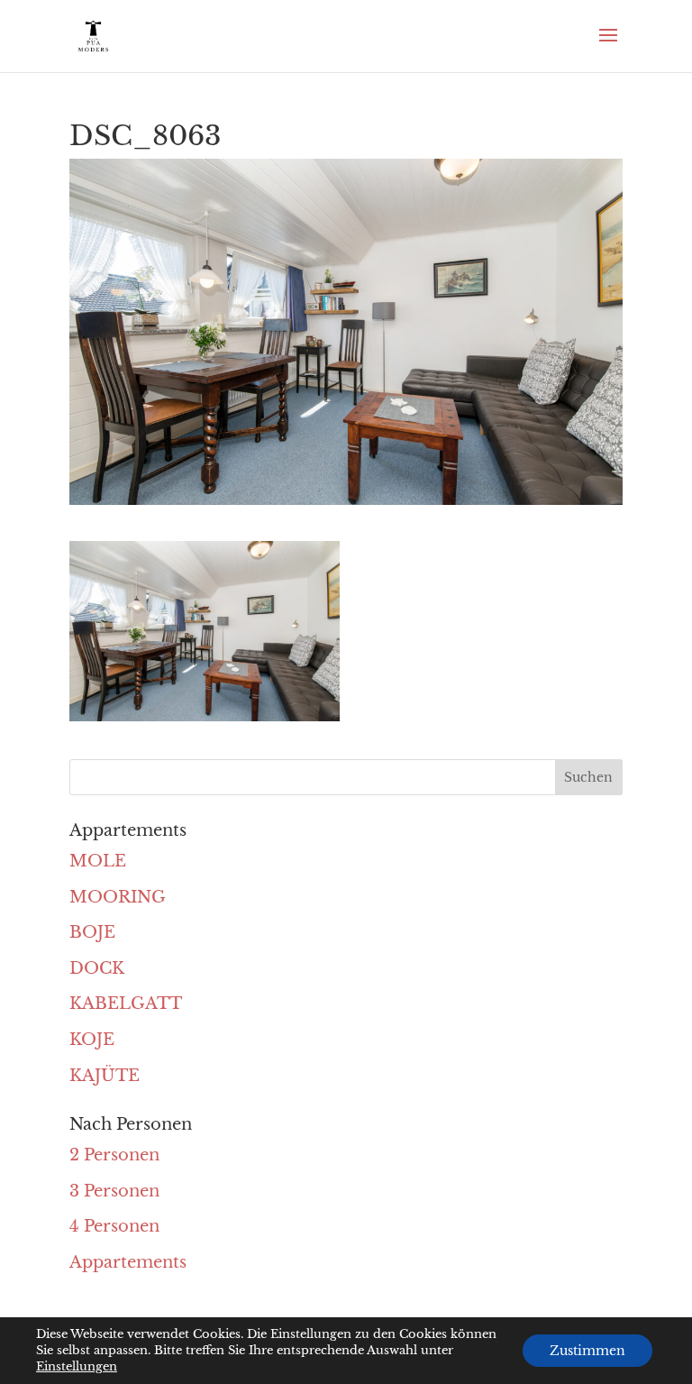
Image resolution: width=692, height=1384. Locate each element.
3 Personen (114, 1191)
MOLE (97, 861)
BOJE (92, 932)
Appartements (128, 1262)
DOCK (96, 968)
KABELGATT (125, 1003)
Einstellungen (76, 1366)
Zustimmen (587, 1351)
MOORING (117, 897)
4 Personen (114, 1226)
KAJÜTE (104, 1076)
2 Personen (114, 1155)
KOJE (91, 1039)
